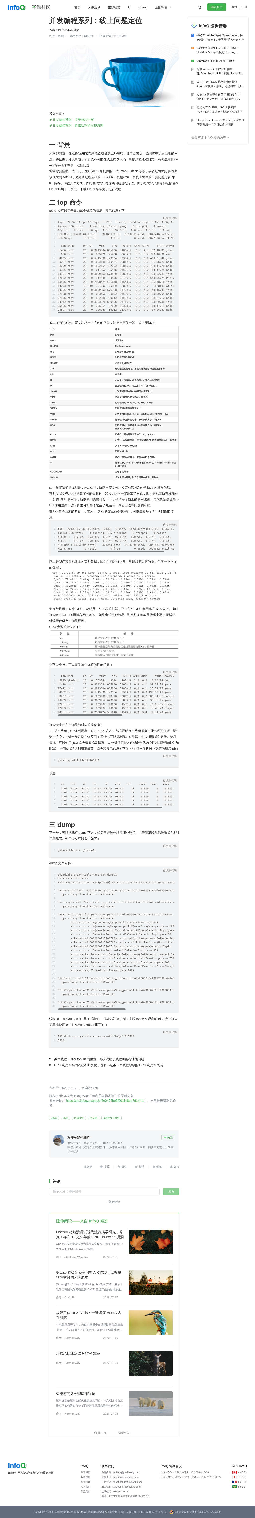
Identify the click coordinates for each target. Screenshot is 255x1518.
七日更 (93, 1117)
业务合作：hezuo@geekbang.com (120, 1477)
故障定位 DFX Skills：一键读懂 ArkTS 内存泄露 (88, 1315)
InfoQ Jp (241, 1477)
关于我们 (85, 1472)
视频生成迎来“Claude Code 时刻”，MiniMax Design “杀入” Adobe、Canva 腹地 (218, 50)
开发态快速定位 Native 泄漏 (78, 1353)
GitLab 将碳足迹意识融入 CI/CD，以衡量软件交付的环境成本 (88, 1274)
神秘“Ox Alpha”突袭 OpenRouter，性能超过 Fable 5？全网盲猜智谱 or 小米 (220, 37)
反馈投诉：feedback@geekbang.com (121, 1482)
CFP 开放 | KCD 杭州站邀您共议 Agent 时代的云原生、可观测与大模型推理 (220, 84)
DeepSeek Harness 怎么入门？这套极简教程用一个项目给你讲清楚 (220, 122)
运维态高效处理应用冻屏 (75, 1394)
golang (143, 7)
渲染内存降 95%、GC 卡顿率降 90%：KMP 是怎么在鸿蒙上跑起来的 (220, 109)
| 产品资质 (215, 1512)
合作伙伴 (85, 1482)
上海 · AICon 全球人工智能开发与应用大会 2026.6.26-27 (191, 1477)
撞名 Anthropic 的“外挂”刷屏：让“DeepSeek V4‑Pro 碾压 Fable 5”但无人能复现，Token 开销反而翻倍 (220, 72)
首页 (77, 7)
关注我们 (85, 1491)
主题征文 (114, 7)
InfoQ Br (242, 1486)
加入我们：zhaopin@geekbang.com (121, 1486)
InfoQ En (242, 1472)
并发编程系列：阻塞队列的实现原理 (77, 125)
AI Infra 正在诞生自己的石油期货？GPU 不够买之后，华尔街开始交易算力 (220, 97)
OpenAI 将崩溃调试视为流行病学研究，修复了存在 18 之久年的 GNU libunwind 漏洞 (90, 1234)
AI (129, 7)
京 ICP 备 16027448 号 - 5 (152, 1512)
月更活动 (94, 7)
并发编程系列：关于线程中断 (73, 119)
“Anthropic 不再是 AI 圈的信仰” (215, 60)
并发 (65, 1117)
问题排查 (79, 1117)
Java (54, 1117)
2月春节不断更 (111, 1117)
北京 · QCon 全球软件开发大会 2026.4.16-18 (185, 1472)
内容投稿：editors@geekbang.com (120, 1472)
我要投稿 (85, 1477)
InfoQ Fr (242, 1482)
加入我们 (85, 1486)
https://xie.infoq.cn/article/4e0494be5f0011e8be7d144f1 (105, 1100)
